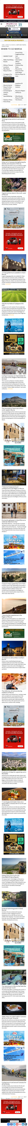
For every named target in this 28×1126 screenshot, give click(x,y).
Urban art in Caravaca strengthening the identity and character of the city (14, 163)
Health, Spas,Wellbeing (7, 95)
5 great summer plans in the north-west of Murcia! (14, 194)
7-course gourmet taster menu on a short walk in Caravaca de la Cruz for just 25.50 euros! (14, 803)
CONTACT (5, 21)
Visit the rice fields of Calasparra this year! (13, 304)
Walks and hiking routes (8, 60)
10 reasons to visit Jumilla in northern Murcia (13, 658)
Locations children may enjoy (19, 65)
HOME (3, 45)
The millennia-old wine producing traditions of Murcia (12, 692)
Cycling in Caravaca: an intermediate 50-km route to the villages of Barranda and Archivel (14, 377)
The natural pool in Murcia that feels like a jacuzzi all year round (14, 987)
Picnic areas (6, 101)
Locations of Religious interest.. (18, 85)
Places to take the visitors (19, 99)
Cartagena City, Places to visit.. (7, 75)
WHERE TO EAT (7, 56)
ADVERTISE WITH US (12, 21)
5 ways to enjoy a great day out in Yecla (13, 584)
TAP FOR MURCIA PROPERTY (14, 40)
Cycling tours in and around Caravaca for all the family (14, 1083)
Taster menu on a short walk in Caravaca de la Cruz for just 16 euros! (14, 1017)
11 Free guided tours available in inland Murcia (13, 273)
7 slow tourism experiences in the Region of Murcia (12, 616)
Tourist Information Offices (18, 59)
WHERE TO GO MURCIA (10, 45)
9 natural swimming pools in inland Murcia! (12, 909)
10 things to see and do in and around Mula (13, 120)
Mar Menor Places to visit (7, 69)
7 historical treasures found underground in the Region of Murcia (13, 487)
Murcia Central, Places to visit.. (7, 86)
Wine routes (19, 96)
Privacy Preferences (14, 1121)
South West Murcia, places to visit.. (20, 74)
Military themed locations (8, 66)
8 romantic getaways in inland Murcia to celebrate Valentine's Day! (14, 521)
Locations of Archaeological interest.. (7, 90)
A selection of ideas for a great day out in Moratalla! (14, 773)
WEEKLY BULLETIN (21, 21)
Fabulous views (7, 100)
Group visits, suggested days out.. (19, 54)
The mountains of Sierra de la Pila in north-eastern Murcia (12, 409)
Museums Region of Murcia (20, 91)
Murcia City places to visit (19, 69)
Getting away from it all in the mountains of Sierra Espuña (10, 876)
